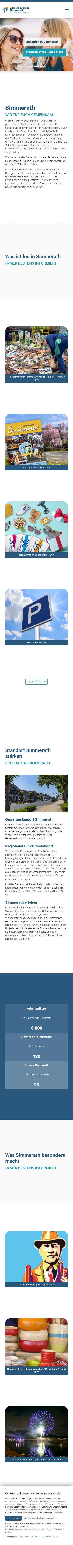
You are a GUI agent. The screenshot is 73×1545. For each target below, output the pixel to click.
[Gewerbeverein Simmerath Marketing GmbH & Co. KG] (15, 9)
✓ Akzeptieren (13, 1518)
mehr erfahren (17, 325)
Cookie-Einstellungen (50, 1536)
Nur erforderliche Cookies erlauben (40, 1518)
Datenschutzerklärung (28, 1536)
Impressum (12, 1536)
